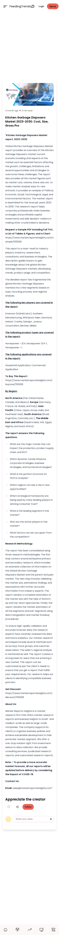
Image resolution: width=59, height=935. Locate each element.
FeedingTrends (20, 6)
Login (41, 6)
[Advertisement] (29, 45)
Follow (28, 806)
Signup (52, 6)
